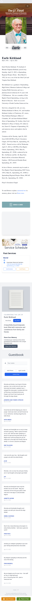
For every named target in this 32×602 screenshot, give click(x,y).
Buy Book (17, 320)
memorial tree (22, 190)
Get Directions (9, 269)
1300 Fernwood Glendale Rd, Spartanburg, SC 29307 (14, 264)
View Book (8, 320)
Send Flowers (22, 269)
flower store (20, 193)
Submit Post (16, 374)
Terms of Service (20, 594)
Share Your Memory (10, 346)
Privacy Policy (11, 594)
